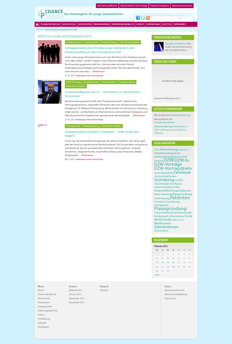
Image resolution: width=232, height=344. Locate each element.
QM (189, 212)
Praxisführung (172, 201)
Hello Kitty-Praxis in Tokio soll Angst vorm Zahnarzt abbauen (170, 129)
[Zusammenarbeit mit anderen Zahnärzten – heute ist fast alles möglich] (42, 125)
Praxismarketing (163, 212)
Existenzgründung (163, 172)
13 (157, 262)
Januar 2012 (75, 294)
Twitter (181, 220)
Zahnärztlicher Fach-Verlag (133, 5)
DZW (169, 160)
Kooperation (162, 190)
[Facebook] (138, 18)
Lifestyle (167, 24)
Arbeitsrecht (183, 150)
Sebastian (159, 126)
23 (173, 266)
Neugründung (182, 194)
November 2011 (77, 302)
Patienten (180, 197)
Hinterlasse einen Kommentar (89, 75)
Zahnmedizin (161, 230)
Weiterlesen (99, 71)
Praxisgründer (101, 24)
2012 (157, 149)
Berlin (177, 153)
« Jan (156, 274)
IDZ (181, 180)
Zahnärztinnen (166, 227)
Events (140, 24)
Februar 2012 (75, 290)
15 (168, 262)
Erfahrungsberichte (123, 24)
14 (162, 262)
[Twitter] (143, 18)
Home (37, 24)
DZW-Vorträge (73, 82)
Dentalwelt (180, 24)
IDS (176, 180)
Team (175, 219)
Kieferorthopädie (163, 187)
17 (179, 262)
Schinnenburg (176, 216)
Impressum (170, 298)
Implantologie (161, 183)
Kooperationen (74, 42)
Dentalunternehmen (175, 43)
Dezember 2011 (77, 298)
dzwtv (186, 168)
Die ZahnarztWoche (107, 5)
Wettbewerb (162, 223)
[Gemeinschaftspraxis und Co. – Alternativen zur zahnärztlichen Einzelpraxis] (50, 103)
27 (157, 271)
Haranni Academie (159, 5)
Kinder (176, 187)
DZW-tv (181, 160)
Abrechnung (168, 149)
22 (168, 266)
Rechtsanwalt (161, 216)
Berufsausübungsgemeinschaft (170, 156)
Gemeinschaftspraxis (165, 176)
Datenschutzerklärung (176, 294)
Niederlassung (161, 198)
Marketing (166, 194)
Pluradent (159, 201)
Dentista (158, 160)
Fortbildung (153, 24)
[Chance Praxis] (80, 14)
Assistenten (84, 24)
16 (173, 262)
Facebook (182, 172)
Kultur (157, 194)
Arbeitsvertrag (164, 153)
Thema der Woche (50, 24)
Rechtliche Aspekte (130, 42)
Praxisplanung (179, 212)
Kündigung (176, 183)
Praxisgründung (109, 42)
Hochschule (69, 24)
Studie (167, 219)
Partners (104, 290)
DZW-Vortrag (167, 168)
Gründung (164, 179)
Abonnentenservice (182, 5)
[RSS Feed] (148, 18)
